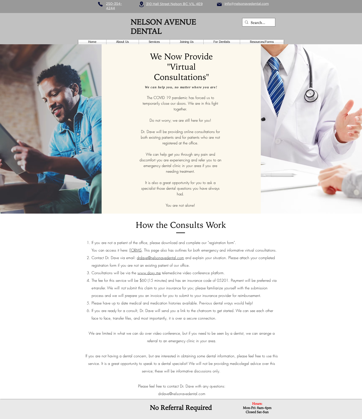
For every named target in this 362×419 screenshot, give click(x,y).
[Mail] (219, 4)
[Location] (141, 4)
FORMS (135, 250)
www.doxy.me (149, 272)
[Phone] (100, 4)
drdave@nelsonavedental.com (160, 257)
